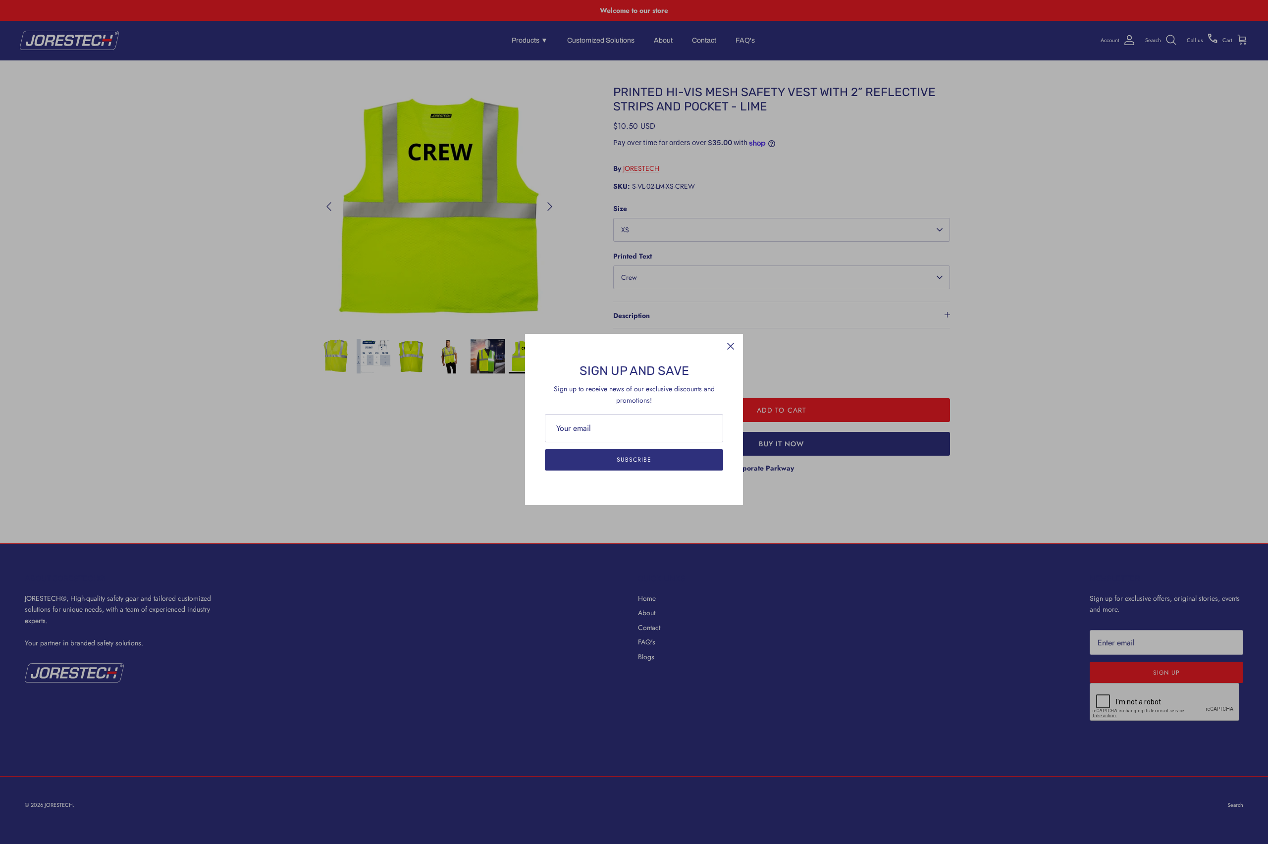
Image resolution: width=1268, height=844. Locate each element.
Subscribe (634, 459)
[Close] (730, 346)
